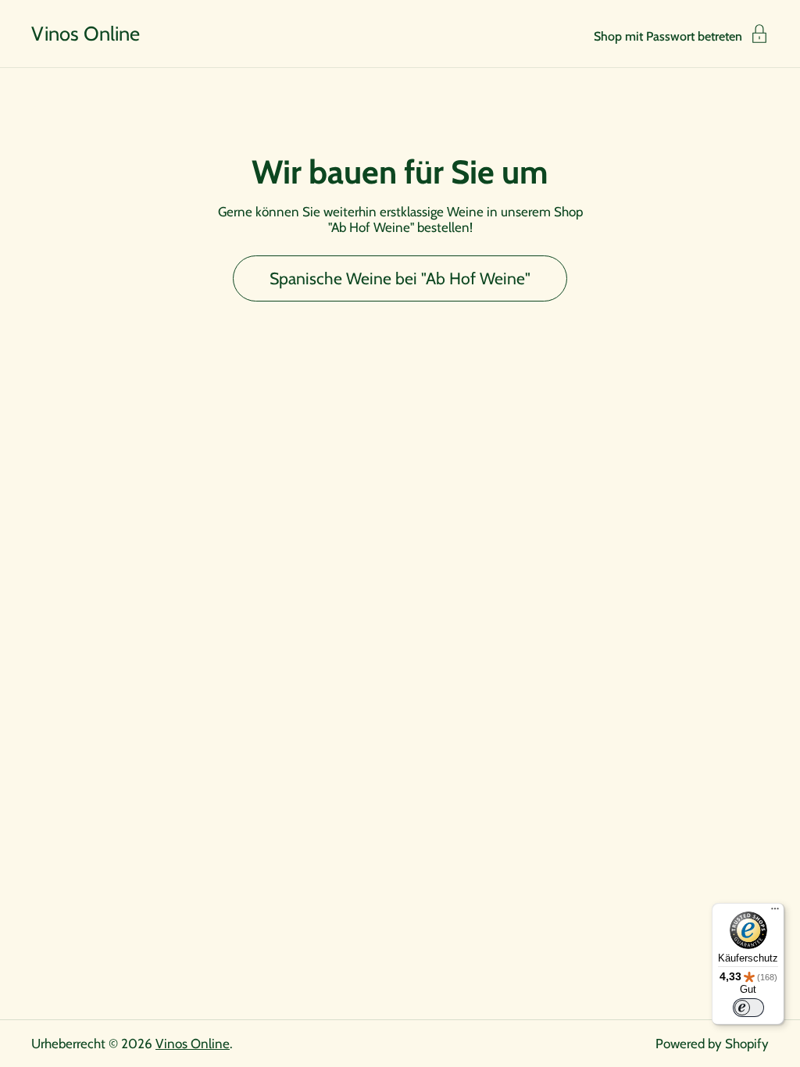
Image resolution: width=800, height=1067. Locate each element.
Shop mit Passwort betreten (668, 36)
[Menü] (775, 912)
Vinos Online (85, 33)
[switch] (748, 1007)
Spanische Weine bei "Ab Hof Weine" (400, 278)
